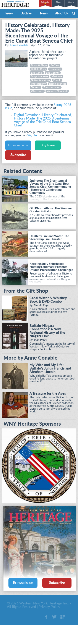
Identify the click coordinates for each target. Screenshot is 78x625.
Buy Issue (48, 145)
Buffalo (54, 65)
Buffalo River (38, 69)
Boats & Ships (39, 65)
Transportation (52, 87)
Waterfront (37, 91)
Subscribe (45, 2)
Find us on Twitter (54, 617)
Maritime (57, 76)
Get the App (62, 617)
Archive (26, 13)
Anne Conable (19, 45)
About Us (61, 13)
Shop (58, 2)
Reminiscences (57, 83)
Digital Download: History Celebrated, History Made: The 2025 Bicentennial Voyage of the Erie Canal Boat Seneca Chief (43, 120)
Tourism (35, 87)
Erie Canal (36, 72)
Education (55, 69)
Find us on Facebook (46, 617)
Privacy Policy (49, 607)
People (57, 80)
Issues (9, 13)
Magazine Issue (39, 76)
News (44, 13)
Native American (40, 80)
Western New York (57, 91)
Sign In (71, 2)
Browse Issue (18, 145)
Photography (38, 83)
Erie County (52, 72)
